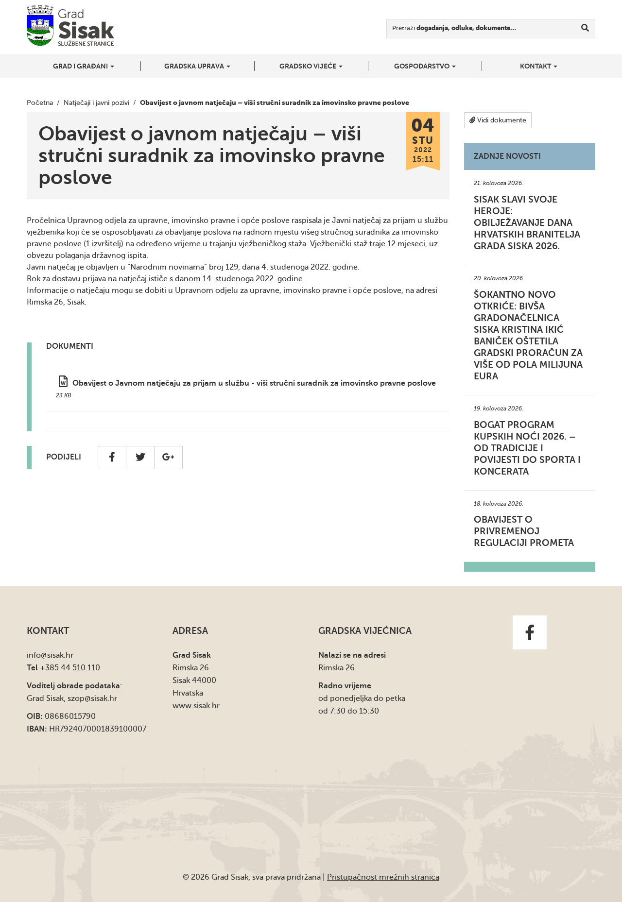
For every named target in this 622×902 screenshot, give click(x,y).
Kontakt (536, 66)
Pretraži (454, 28)
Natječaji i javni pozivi (96, 102)
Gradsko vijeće (308, 66)
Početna (40, 102)
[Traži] (585, 28)
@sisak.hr (57, 655)
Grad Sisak (70, 25)
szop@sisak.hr (92, 698)
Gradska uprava (194, 66)
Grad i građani (81, 66)
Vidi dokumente (500, 120)
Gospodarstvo (422, 66)
